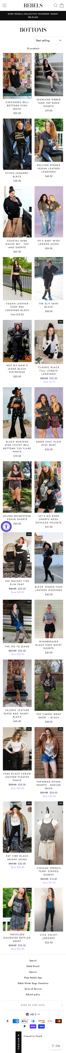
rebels (33, 5)
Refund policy (33, 994)
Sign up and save (33, 1005)
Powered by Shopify (33, 1036)
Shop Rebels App (33, 977)
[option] (33, 16)
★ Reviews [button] (18, 1042)
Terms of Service (33, 988)
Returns (33, 972)
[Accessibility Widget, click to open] (6, 526)
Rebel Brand (33, 966)
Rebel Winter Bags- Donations (33, 983)
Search (33, 960)
